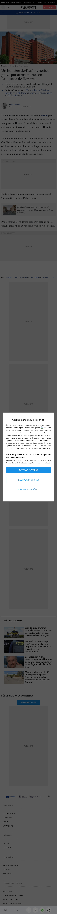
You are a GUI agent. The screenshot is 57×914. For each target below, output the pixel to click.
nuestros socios (39, 425)
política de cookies (28, 448)
